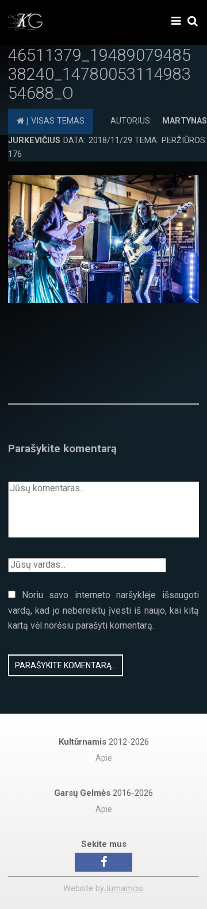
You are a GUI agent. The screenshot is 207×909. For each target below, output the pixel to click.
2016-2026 (103, 793)
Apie (103, 758)
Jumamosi (124, 888)
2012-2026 (104, 742)
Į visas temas (54, 121)
